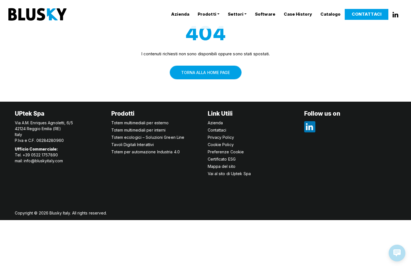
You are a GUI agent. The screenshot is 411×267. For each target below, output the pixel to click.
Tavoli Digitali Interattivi (132, 144)
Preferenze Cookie (226, 151)
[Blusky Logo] (37, 14)
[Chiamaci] (395, 14)
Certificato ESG (222, 159)
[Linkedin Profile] (309, 126)
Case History (298, 14)
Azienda (180, 14)
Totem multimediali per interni (138, 130)
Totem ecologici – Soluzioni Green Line (148, 137)
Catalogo (330, 14)
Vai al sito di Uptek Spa (229, 173)
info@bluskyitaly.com (43, 160)
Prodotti (207, 14)
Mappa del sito (221, 166)
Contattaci (366, 14)
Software (265, 14)
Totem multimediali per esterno (140, 122)
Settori (236, 14)
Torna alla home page (205, 72)
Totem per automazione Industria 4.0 (145, 151)
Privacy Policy (221, 137)
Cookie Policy (221, 144)
